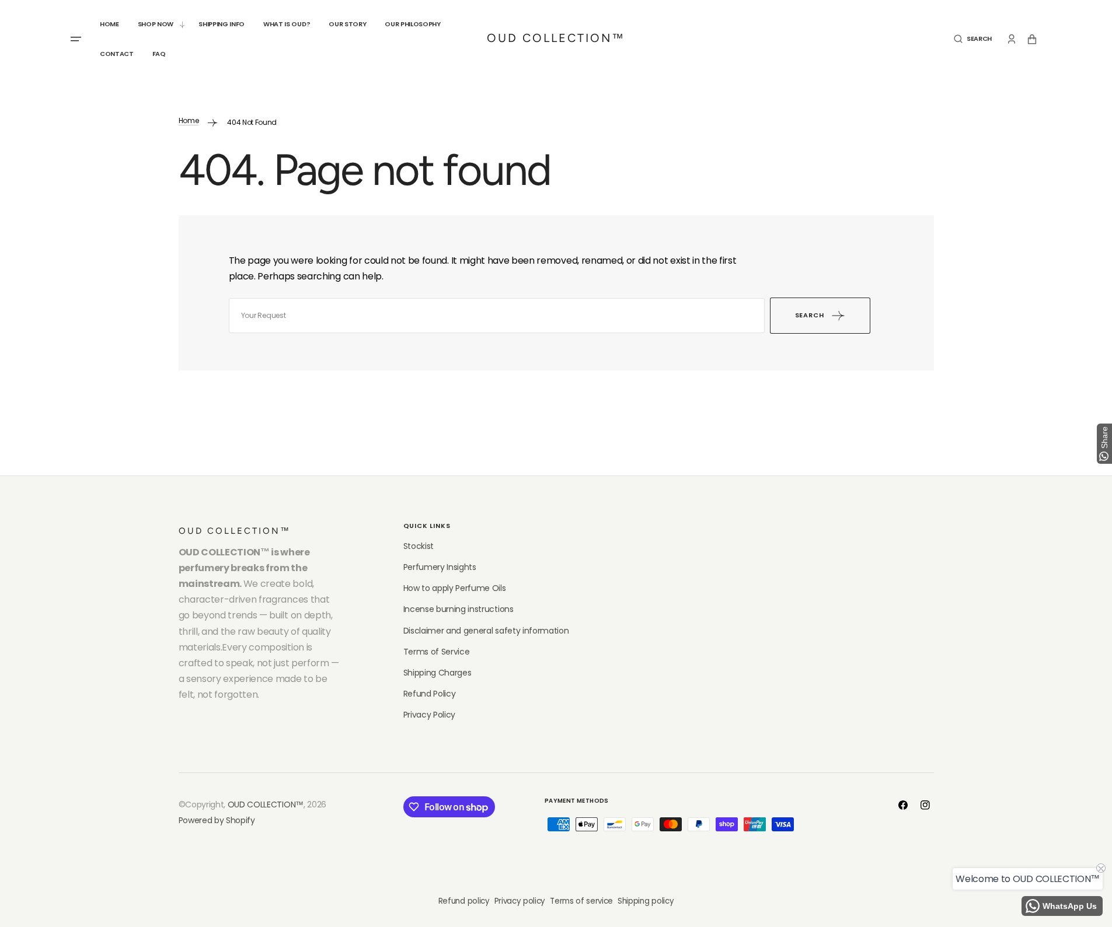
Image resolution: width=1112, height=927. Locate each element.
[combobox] (497, 315)
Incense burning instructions (458, 609)
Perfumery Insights (439, 567)
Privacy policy (520, 901)
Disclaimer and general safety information (486, 630)
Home (189, 120)
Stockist (418, 546)
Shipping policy (646, 901)
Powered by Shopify (217, 820)
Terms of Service (436, 651)
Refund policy (464, 901)
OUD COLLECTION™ (266, 804)
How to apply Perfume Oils (454, 588)
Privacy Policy (429, 714)
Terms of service (581, 901)
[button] (973, 38)
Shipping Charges (437, 672)
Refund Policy (429, 693)
